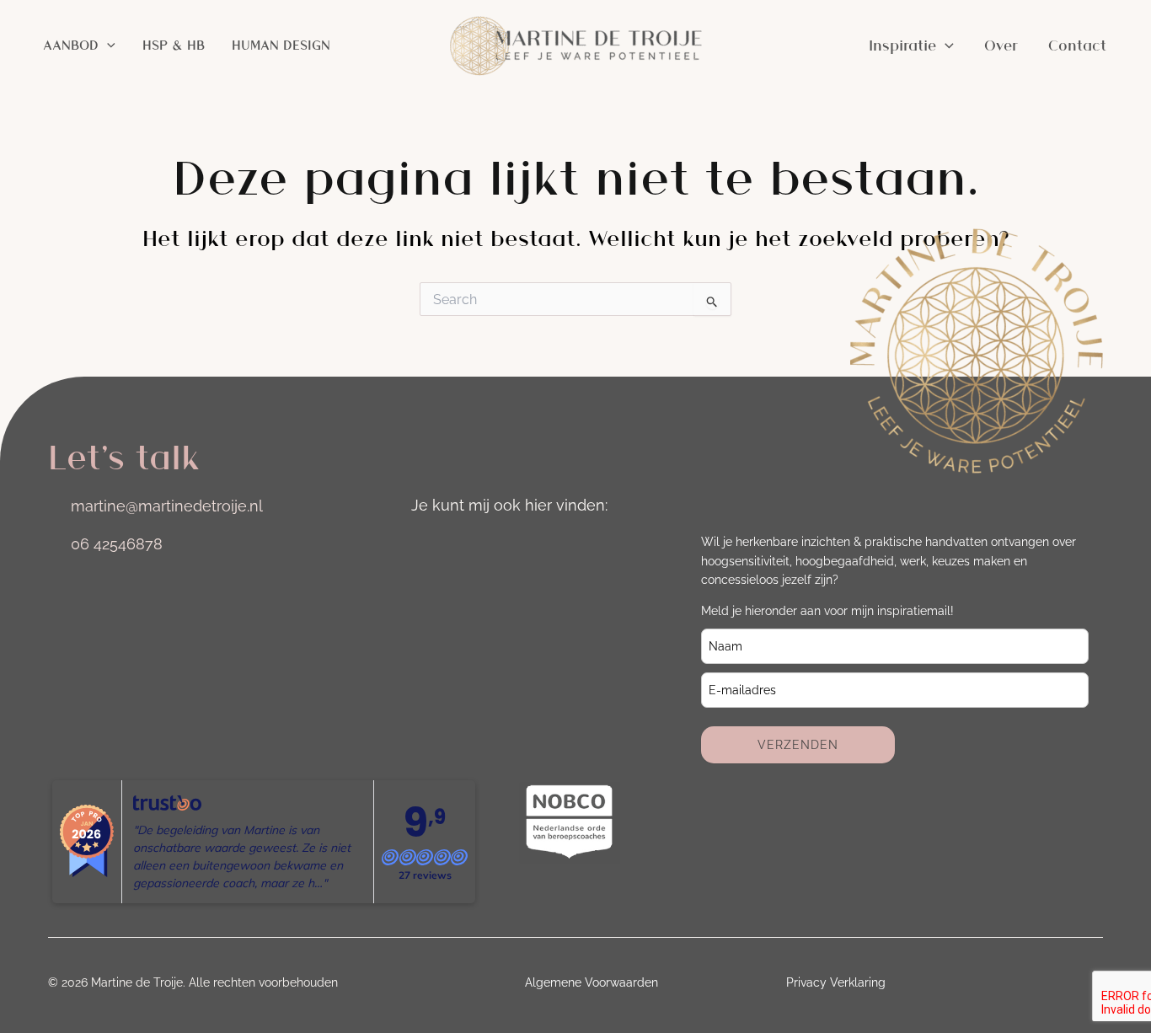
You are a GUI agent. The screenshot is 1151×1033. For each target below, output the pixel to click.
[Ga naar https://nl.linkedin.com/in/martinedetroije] (471, 546)
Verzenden (798, 745)
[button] (107, 45)
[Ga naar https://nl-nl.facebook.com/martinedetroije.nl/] (519, 546)
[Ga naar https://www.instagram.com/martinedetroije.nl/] (424, 546)
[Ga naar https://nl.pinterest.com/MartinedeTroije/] (566, 546)
